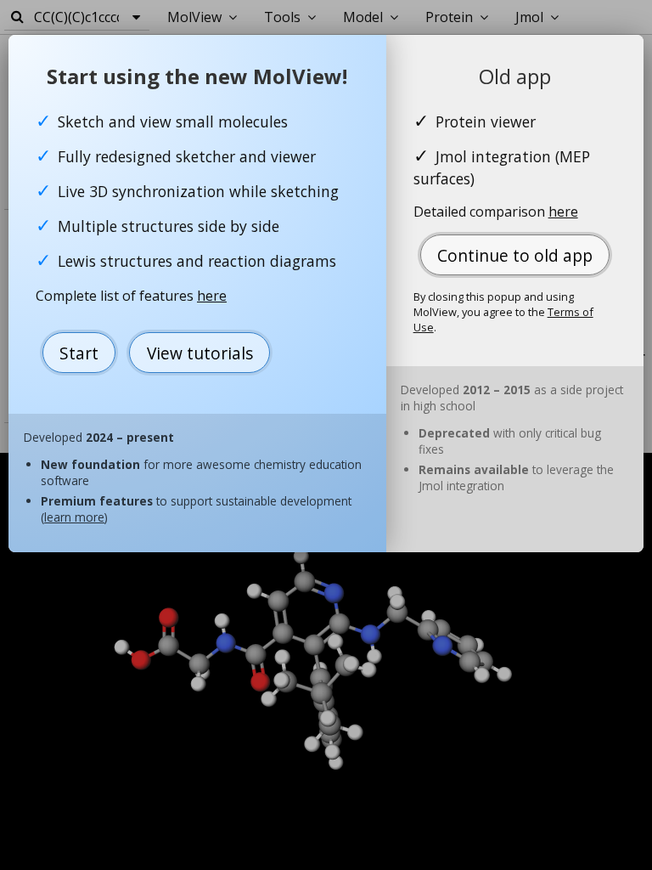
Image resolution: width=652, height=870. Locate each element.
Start (78, 353)
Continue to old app (515, 255)
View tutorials (200, 353)
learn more (74, 517)
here (212, 295)
